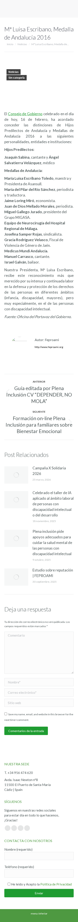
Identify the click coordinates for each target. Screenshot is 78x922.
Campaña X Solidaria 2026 (49, 471)
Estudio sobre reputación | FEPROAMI (52, 573)
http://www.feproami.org (49, 347)
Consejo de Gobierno (25, 114)
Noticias (13, 72)
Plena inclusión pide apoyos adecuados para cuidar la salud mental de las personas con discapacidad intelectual (52, 542)
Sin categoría (16, 77)
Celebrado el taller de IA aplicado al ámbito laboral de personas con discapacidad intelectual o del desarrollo (53, 503)
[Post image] (16, 475)
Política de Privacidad (56, 884)
